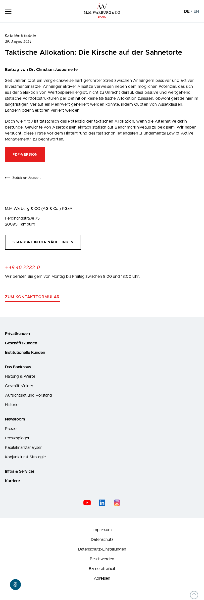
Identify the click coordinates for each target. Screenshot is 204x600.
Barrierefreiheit (102, 569)
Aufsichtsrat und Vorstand (28, 395)
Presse (10, 429)
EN (196, 11)
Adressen (102, 578)
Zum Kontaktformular (32, 297)
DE (187, 11)
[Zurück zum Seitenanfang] (194, 595)
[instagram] (117, 503)
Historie (11, 405)
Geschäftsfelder (19, 386)
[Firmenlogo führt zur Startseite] (102, 17)
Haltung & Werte (20, 376)
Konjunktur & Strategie (25, 457)
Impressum (102, 530)
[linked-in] (102, 503)
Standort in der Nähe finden (43, 242)
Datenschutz (102, 540)
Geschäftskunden (21, 343)
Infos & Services (20, 471)
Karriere (12, 481)
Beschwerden (102, 559)
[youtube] (87, 503)
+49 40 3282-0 (22, 268)
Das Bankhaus (18, 367)
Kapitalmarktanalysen (24, 448)
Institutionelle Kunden (25, 353)
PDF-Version (25, 154)
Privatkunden (17, 334)
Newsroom (15, 419)
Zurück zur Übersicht (26, 177)
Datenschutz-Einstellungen (102, 549)
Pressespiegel (17, 438)
